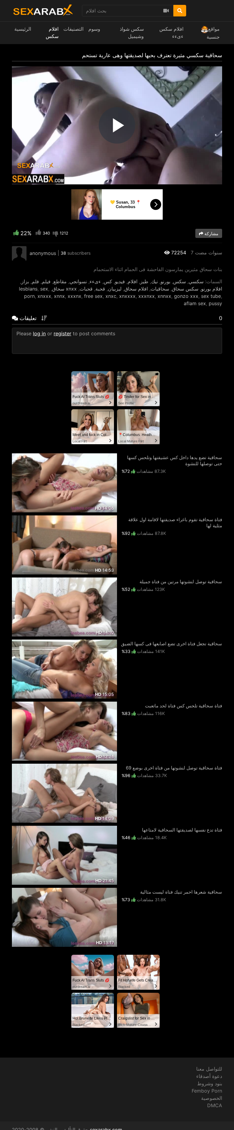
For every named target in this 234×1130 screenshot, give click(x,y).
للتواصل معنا (209, 1069)
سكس (179, 281)
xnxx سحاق (64, 289)
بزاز (25, 281)
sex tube (211, 296)
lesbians (28, 289)
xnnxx (164, 296)
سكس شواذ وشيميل (132, 32)
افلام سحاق (136, 289)
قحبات (86, 289)
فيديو (120, 281)
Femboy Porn (207, 1091)
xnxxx (44, 296)
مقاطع (60, 281)
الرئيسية (22, 29)
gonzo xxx (186, 296)
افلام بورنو (211, 289)
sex (44, 289)
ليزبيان (115, 289)
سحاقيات (160, 289)
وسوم (94, 29)
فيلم (46, 281)
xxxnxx (146, 296)
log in (39, 333)
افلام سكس (52, 32)
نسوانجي (78, 281)
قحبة (100, 289)
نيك (154, 281)
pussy (215, 303)
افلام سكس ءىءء (171, 32)
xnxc (110, 296)
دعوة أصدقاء (209, 1076)
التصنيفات (73, 29)
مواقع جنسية (213, 33)
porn (29, 296)
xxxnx (74, 296)
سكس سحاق (185, 289)
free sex (93, 296)
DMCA (214, 1105)
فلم (35, 281)
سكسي (196, 281)
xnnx (59, 296)
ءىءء (95, 281)
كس (108, 281)
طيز (144, 281)
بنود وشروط (209, 1083)
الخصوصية (211, 1098)
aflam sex (195, 303)
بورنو (165, 281)
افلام (132, 281)
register (62, 333)
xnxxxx (127, 296)
